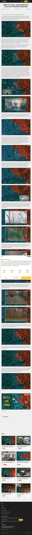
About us (3, 505)
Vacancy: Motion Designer (5, 513)
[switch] (12, 272)
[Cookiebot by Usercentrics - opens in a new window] (27, 256)
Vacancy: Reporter (4, 510)
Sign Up (26, 1)
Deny (6, 277)
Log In (22, 1)
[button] (29, 1)
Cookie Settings (4, 508)
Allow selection (16, 277)
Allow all (26, 277)
